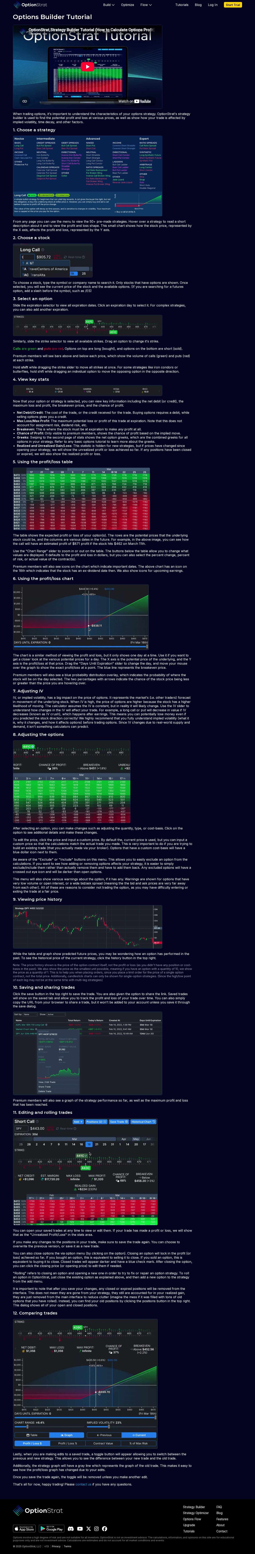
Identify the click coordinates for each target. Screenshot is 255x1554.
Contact (221, 1531)
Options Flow (192, 1519)
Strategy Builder (194, 1507)
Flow (144, 5)
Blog (198, 5)
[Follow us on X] (88, 1528)
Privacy (56, 1546)
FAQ (219, 1507)
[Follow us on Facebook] (104, 1528)
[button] (109, 4)
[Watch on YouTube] (80, 1528)
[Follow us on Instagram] (96, 1528)
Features (222, 1519)
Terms (67, 1546)
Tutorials (181, 5)
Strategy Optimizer (196, 1512)
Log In (213, 5)
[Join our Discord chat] (71, 1528)
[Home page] (30, 4)
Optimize (127, 5)
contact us (83, 1484)
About (220, 1525)
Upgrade (189, 1525)
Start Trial (233, 5)
